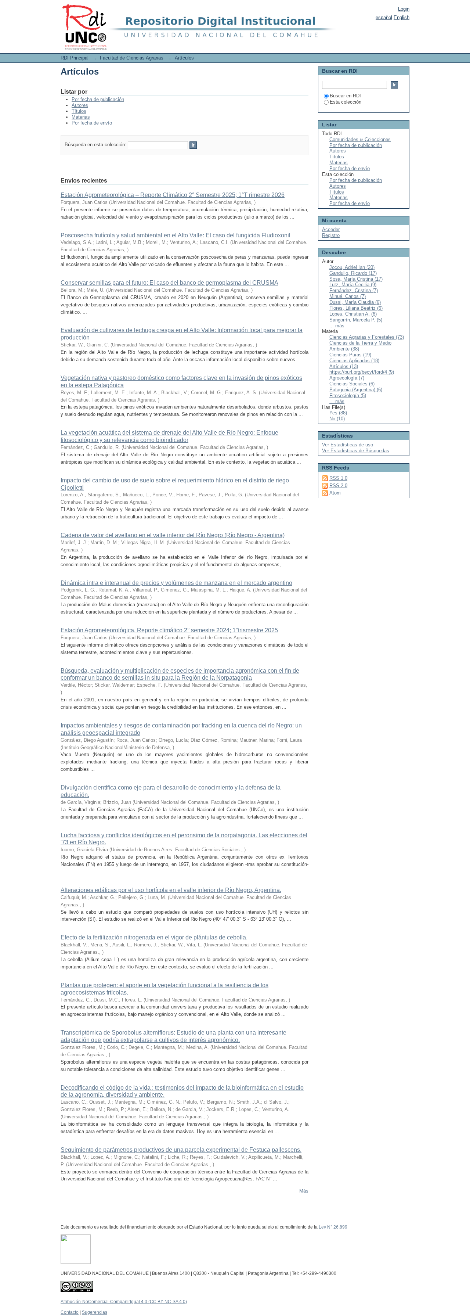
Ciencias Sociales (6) (352, 383)
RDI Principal (74, 58)
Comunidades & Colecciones (360, 139)
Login (403, 9)
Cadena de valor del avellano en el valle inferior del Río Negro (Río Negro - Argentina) (173, 535)
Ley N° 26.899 (333, 1227)
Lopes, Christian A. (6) (353, 314)
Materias (81, 117)
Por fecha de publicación (98, 99)
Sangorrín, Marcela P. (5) (355, 320)
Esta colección (345, 102)
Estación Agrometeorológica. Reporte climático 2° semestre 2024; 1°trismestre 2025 (169, 630)
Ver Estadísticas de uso (347, 444)
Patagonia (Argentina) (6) (355, 389)
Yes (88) (338, 413)
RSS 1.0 (338, 478)
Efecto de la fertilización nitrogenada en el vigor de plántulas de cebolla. (154, 937)
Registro (331, 235)
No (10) (337, 418)
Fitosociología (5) (347, 395)
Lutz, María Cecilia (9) (352, 284)
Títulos (79, 111)
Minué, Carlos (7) (347, 296)
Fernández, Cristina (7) (353, 290)
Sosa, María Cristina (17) (356, 279)
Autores (80, 105)
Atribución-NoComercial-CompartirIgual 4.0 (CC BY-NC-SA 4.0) (124, 1301)
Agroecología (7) (346, 378)
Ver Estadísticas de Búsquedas (355, 450)
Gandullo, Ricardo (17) (353, 273)
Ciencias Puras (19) (350, 354)
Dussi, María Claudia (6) (355, 302)
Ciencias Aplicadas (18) (354, 360)
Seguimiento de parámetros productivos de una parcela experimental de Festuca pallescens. (181, 1150)
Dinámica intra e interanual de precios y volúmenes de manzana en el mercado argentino (176, 583)
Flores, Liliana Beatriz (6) (356, 308)
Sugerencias (94, 1312)
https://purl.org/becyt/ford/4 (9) (361, 372)
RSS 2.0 (338, 485)
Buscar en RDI (345, 95)
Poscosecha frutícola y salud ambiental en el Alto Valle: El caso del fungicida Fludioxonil (175, 235)
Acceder (331, 229)
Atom (335, 493)
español (384, 17)
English (401, 17)
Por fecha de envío (92, 123)
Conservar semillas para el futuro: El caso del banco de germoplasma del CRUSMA (169, 283)
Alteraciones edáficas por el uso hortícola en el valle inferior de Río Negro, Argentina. (171, 890)
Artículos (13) (343, 366)
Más (303, 1191)
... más (336, 325)
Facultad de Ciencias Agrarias (131, 58)
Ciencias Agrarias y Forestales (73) (366, 337)
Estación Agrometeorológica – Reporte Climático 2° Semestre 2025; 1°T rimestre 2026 (173, 195)
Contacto (70, 1312)
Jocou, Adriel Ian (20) (352, 267)
